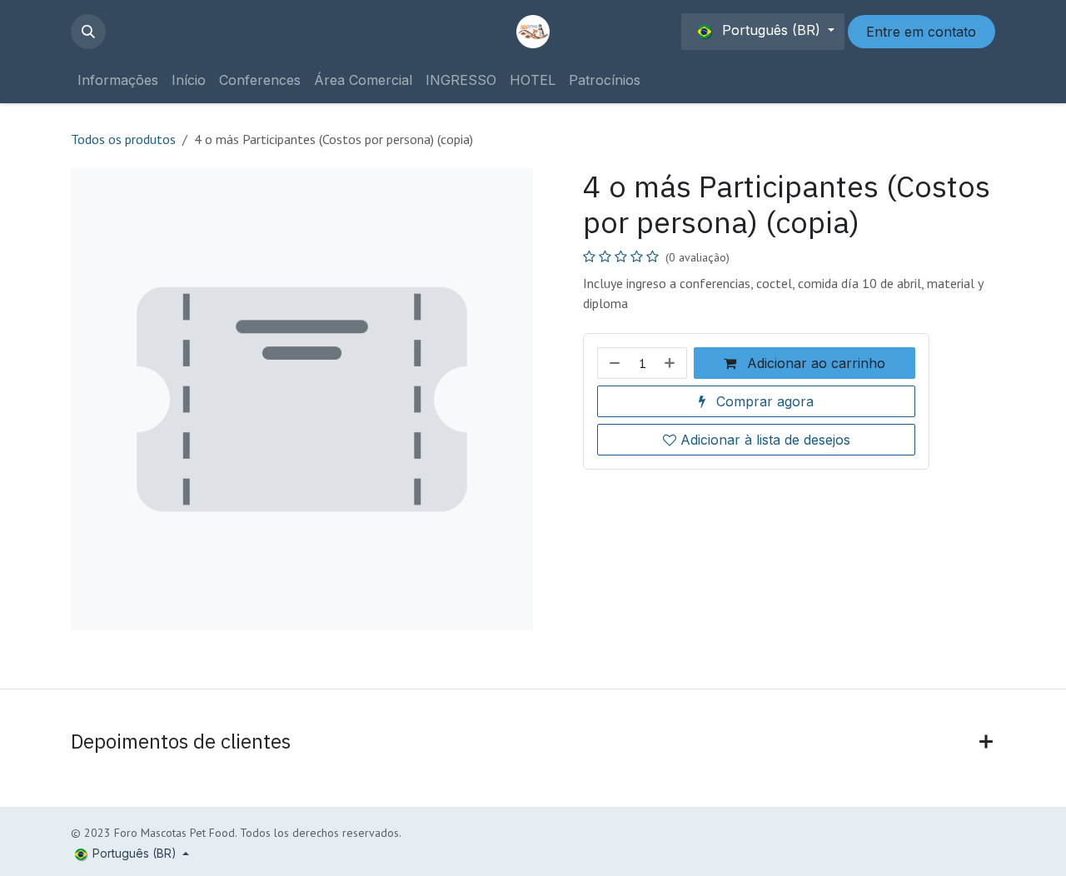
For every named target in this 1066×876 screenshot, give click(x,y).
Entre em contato (921, 31)
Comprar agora (763, 401)
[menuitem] (118, 80)
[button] (88, 31)
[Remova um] (613, 363)
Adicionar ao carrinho (814, 363)
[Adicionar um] (671, 363)
